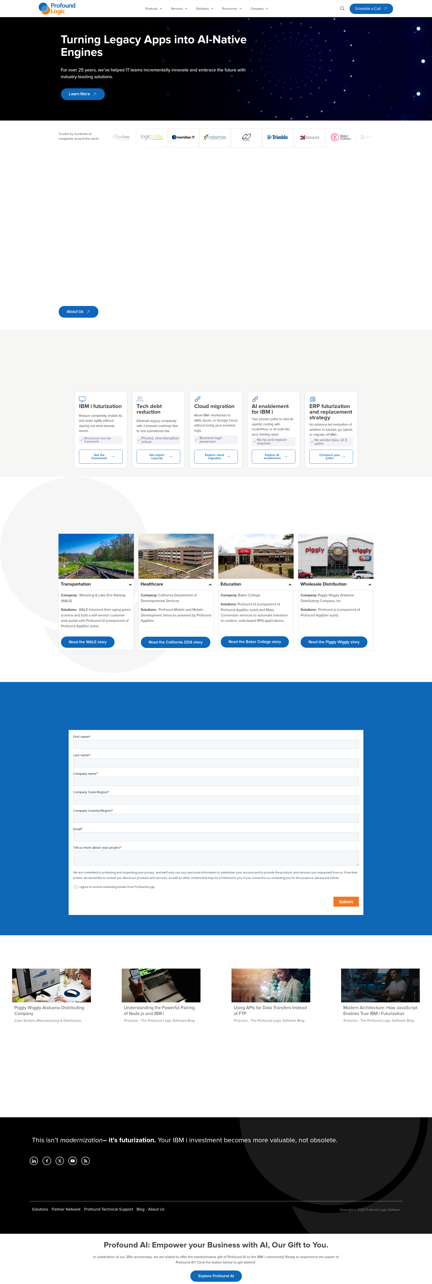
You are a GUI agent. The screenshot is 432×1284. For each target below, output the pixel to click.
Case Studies (24, 1020)
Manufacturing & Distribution (59, 1020)
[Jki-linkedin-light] (34, 1161)
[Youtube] (72, 1161)
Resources (229, 9)
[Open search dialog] (342, 9)
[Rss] (85, 1161)
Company (257, 9)
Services (177, 9)
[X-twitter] (60, 1161)
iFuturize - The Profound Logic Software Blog (159, 1020)
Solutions (202, 9)
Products (151, 9)
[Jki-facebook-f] (47, 1161)
